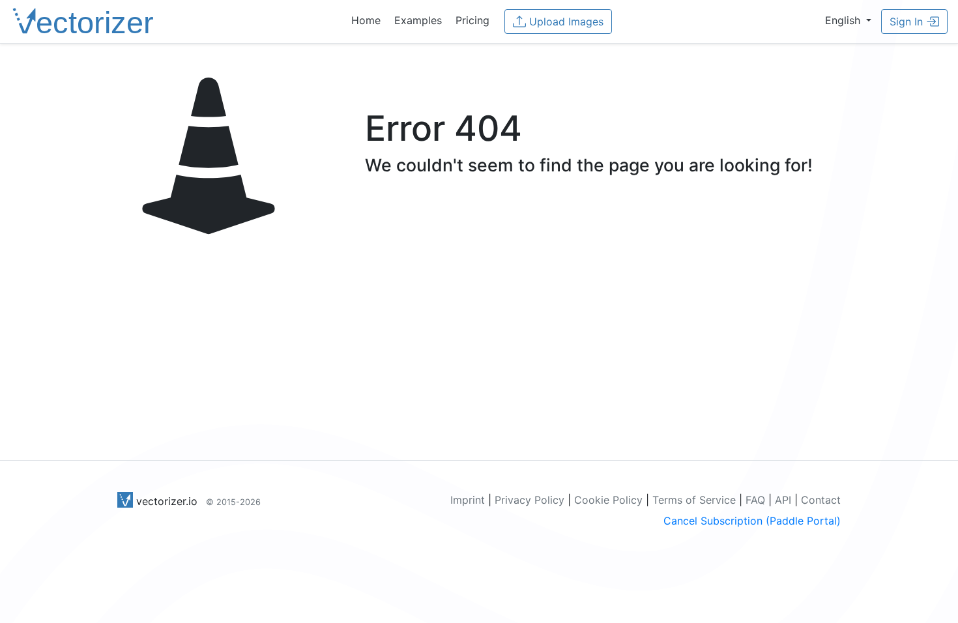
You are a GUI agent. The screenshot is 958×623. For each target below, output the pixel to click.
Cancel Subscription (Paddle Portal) (752, 520)
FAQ (755, 499)
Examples (418, 20)
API (783, 499)
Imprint (467, 499)
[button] (848, 20)
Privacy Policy (529, 499)
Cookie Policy (608, 499)
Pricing (472, 20)
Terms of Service (694, 499)
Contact (821, 499)
